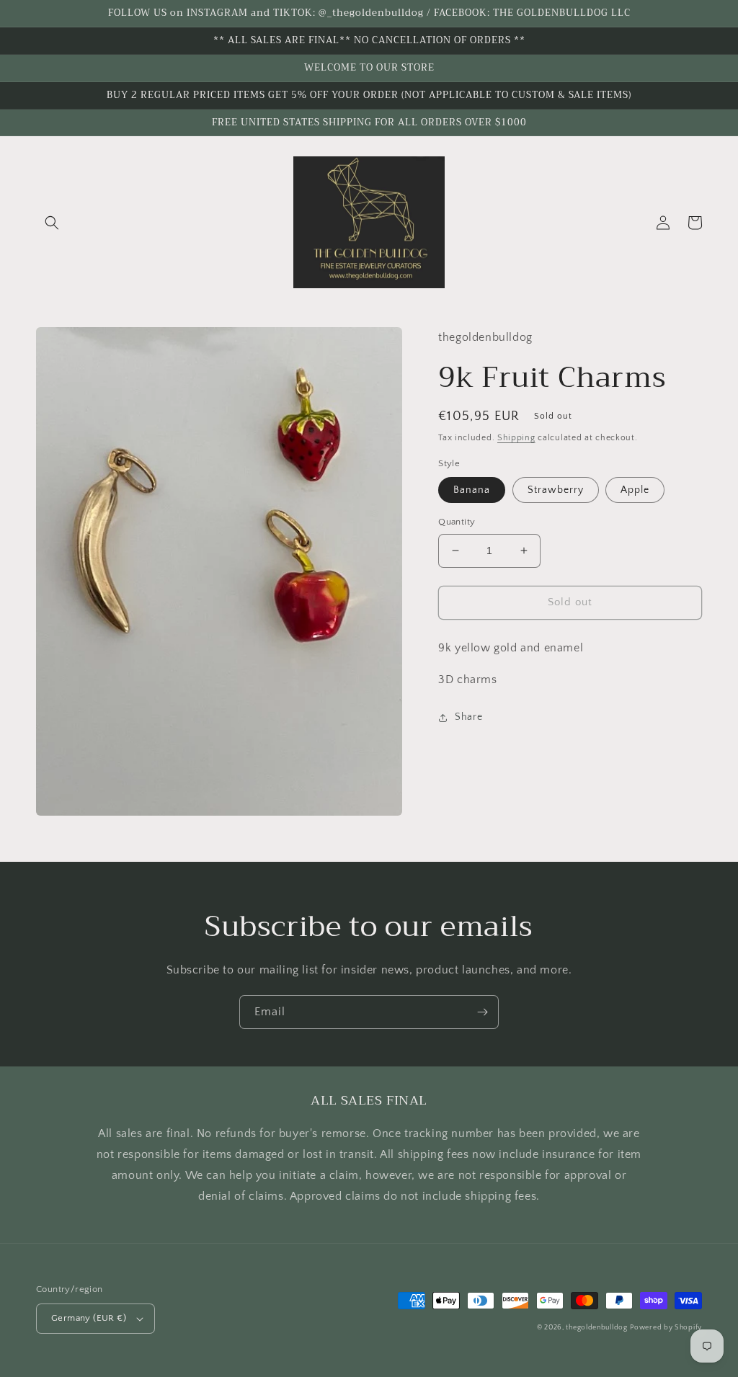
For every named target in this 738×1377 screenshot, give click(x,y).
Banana (471, 490)
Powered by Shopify (666, 1328)
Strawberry (556, 490)
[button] (52, 223)
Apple (635, 490)
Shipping (516, 437)
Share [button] (468, 717)
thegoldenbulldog (596, 1328)
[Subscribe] (482, 1012)
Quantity (456, 522)
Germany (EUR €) (88, 1318)
